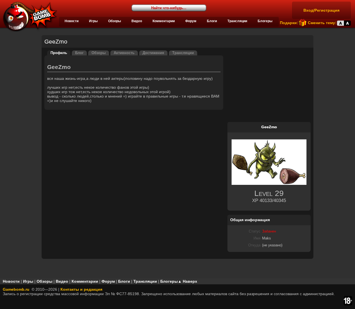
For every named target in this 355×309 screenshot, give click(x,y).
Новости (71, 21)
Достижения (153, 53)
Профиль (58, 53)
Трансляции (237, 21)
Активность (124, 53)
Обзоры (114, 21)
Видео (136, 21)
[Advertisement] (269, 85)
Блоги (212, 21)
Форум (190, 21)
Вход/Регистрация (321, 10)
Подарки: (289, 23)
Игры (93, 21)
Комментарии (164, 21)
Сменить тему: (322, 23)
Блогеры (265, 21)
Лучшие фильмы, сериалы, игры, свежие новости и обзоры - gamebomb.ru (28, 16)
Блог (79, 53)
